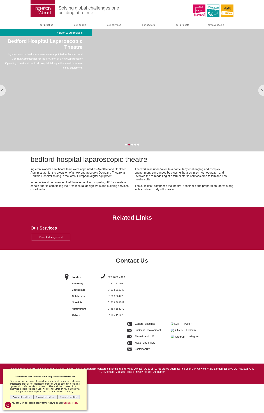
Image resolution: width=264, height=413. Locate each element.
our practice (46, 24)
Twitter (187, 323)
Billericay (77, 283)
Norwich (77, 302)
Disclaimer (159, 371)
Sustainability (142, 349)
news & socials (216, 24)
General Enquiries (144, 323)
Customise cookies (45, 396)
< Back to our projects (70, 32)
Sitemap (109, 371)
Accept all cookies (21, 396)
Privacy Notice (143, 371)
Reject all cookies (68, 396)
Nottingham (79, 308)
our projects (182, 24)
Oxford (76, 314)
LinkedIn (190, 330)
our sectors (148, 24)
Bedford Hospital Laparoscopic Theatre (89, 159)
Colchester (78, 296)
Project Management (51, 237)
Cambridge (78, 289)
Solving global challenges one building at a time (89, 10)
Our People (80, 24)
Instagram (193, 336)
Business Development (147, 330)
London (76, 277)
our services (114, 24)
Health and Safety (144, 342)
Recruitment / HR (144, 336)
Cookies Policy (124, 371)
